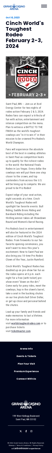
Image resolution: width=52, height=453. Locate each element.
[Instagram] (31, 431)
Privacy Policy (38, 445)
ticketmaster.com (20, 331)
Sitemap (12, 445)
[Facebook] (26, 431)
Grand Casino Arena (14, 6)
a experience (26, 448)
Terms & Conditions (24, 445)
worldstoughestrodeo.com (25, 323)
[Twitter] (20, 431)
